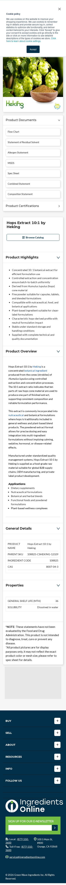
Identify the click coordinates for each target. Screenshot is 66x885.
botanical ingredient (35, 370)
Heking (37, 366)
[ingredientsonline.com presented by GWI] (34, 806)
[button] (33, 120)
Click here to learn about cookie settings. (31, 39)
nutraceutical (16, 415)
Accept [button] (33, 49)
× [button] (58, 7)
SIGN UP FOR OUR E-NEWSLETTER (31, 821)
